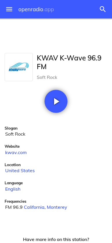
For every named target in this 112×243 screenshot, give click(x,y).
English (12, 189)
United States (20, 170)
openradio (36, 9)
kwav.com (16, 152)
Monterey (57, 207)
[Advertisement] (56, 34)
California (34, 207)
